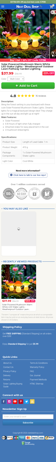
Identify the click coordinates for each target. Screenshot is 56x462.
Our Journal (35, 375)
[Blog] (32, 401)
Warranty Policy (37, 367)
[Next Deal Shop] (29, 6)
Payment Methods (38, 379)
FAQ (32, 371)
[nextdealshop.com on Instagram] (9, 401)
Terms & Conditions (39, 363)
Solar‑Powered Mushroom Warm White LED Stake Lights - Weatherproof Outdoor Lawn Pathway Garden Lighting (17, 307)
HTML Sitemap (36, 383)
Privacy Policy (9, 371)
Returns (6, 379)
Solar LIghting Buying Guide (12, 385)
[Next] (53, 34)
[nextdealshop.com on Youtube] (15, 401)
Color (3, 79)
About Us (7, 363)
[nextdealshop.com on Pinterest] (20, 401)
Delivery (6, 375)
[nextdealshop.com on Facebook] (3, 401)
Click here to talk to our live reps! (29, 175)
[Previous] (3, 34)
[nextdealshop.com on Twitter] (26, 401)
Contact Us (8, 367)
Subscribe (28, 422)
